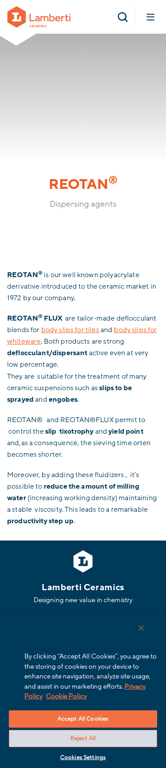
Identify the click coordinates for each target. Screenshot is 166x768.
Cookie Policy (66, 696)
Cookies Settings (83, 757)
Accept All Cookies (83, 719)
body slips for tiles (70, 330)
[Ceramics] (39, 16)
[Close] (141, 628)
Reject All (83, 738)
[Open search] (122, 17)
